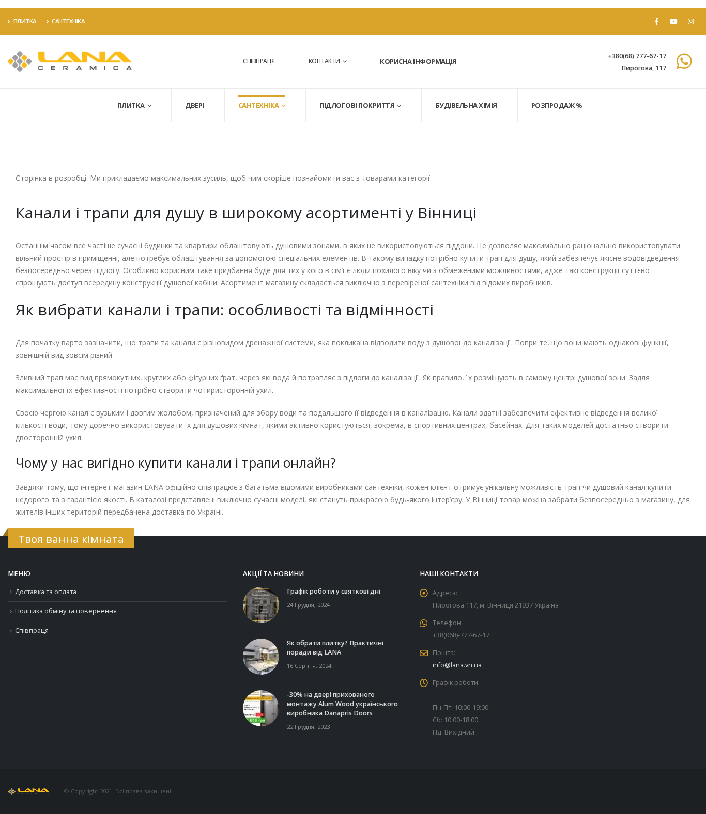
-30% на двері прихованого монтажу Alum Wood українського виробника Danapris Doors (342, 703)
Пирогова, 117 (643, 67)
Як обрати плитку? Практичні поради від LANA (335, 648)
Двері (194, 105)
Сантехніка (68, 21)
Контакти (324, 61)
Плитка (24, 21)
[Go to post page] (261, 604)
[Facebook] (656, 21)
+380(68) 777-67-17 (637, 56)
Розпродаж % (556, 105)
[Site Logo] (70, 61)
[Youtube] (673, 21)
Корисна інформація (418, 61)
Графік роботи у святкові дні (333, 591)
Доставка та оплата (45, 591)
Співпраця (259, 61)
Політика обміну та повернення (66, 610)
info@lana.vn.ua (457, 665)
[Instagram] (690, 21)
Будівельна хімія (466, 105)
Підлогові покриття (356, 105)
